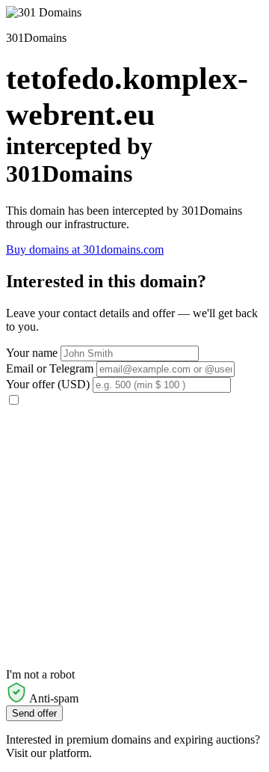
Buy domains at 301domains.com (85, 249)
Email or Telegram (49, 368)
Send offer (34, 713)
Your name (32, 352)
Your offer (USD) (48, 384)
